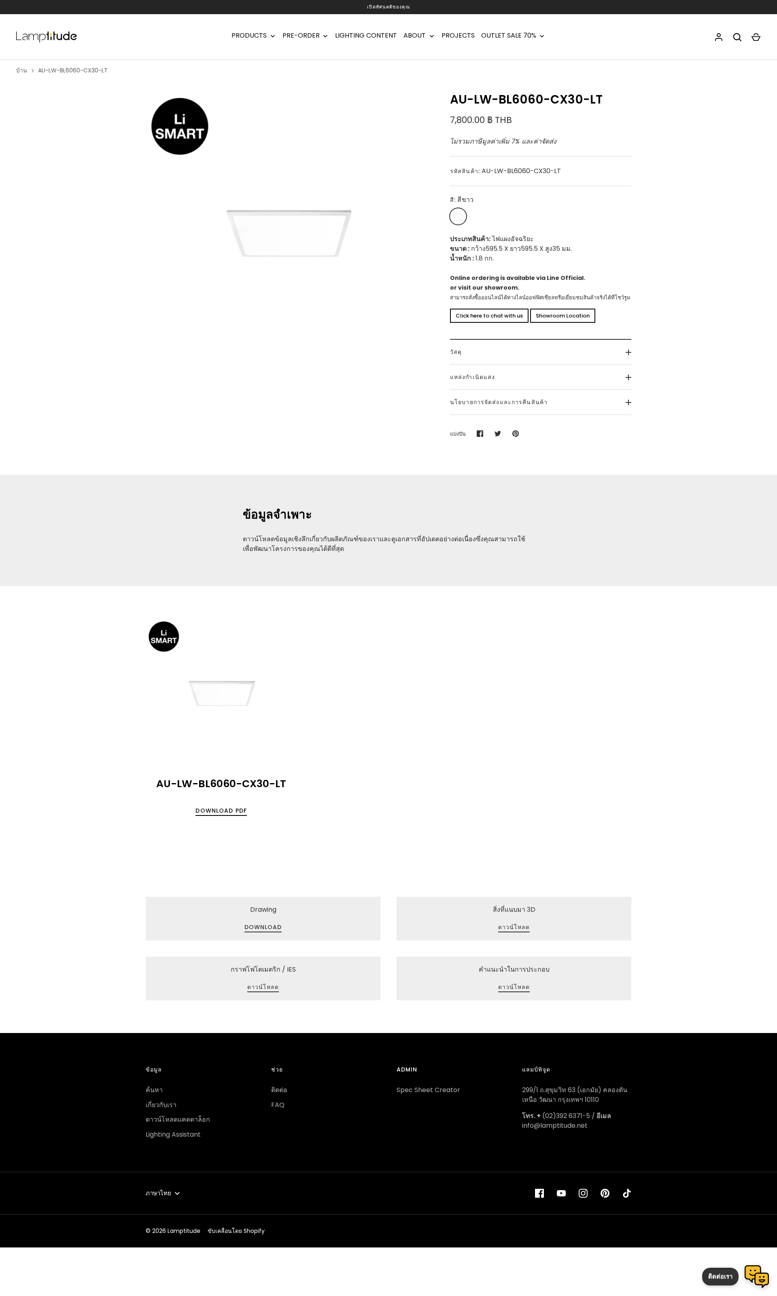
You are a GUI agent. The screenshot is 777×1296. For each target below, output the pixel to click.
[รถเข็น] (756, 37)
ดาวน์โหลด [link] (514, 927)
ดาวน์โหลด (263, 987)
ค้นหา (154, 1090)
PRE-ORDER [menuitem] (301, 35)
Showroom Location (563, 316)
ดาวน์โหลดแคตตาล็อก (178, 1119)
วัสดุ (456, 352)
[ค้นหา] (737, 37)
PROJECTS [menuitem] (458, 35)
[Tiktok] (627, 1193)
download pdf (220, 811)
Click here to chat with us (489, 316)
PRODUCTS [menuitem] (249, 35)
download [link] (263, 927)
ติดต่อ (279, 1090)
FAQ (277, 1105)
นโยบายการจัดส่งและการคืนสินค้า (499, 402)
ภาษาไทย (158, 1193)
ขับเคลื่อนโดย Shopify (236, 1231)
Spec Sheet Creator (428, 1090)
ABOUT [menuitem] (414, 35)
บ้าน (21, 70)
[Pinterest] (605, 1193)
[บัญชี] (719, 37)
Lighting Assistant (173, 1134)
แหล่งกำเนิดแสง (472, 377)
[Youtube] (561, 1193)
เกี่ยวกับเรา (161, 1105)
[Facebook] (539, 1193)
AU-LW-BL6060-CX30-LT (73, 70)
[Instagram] (583, 1193)
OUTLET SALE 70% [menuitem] (508, 35)
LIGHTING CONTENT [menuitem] (366, 35)
